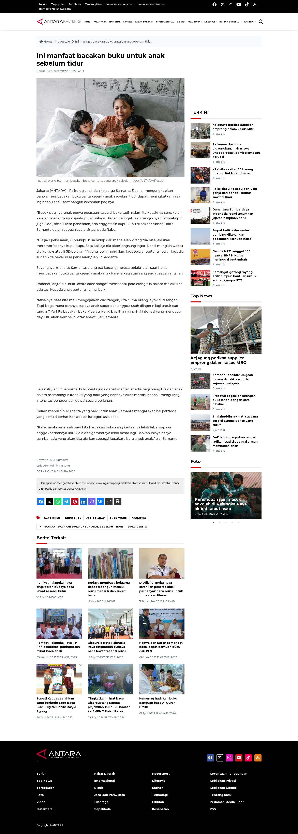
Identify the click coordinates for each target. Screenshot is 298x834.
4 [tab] (232, 522)
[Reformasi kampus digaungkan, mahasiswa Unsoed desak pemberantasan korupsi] (200, 150)
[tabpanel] (226, 495)
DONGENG (139, 518)
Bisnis (180, 22)
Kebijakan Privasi (223, 781)
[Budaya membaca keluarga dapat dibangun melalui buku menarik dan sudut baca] (110, 563)
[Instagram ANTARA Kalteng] (230, 4)
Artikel (127, 22)
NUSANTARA (99, 22)
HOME (87, 22)
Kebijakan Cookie (223, 788)
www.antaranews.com (121, 4)
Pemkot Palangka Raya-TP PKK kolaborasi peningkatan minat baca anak (58, 647)
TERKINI (200, 112)
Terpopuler (58, 4)
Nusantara (44, 809)
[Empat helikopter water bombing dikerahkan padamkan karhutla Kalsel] (200, 236)
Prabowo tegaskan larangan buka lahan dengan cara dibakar (234, 400)
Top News (75, 4)
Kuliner (157, 788)
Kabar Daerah (143, 22)
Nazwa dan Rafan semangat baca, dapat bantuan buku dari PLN (161, 647)
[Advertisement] (110, 353)
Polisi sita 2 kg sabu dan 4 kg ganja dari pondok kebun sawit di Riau (234, 193)
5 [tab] (238, 522)
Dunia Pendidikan (229, 22)
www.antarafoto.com (152, 4)
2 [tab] (220, 522)
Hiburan (158, 802)
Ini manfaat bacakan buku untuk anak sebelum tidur (113, 41)
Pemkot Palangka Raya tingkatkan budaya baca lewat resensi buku (55, 587)
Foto (196, 461)
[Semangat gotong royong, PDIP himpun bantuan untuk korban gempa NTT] (200, 278)
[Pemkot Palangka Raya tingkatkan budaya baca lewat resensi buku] (59, 563)
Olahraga (194, 22)
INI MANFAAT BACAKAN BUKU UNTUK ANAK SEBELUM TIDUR (81, 526)
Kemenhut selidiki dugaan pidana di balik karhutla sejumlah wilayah (232, 379)
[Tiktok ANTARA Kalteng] (247, 4)
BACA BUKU (52, 518)
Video (40, 802)
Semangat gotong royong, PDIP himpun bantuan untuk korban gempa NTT (234, 276)
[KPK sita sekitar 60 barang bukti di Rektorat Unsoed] (200, 175)
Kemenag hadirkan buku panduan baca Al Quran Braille (158, 703)
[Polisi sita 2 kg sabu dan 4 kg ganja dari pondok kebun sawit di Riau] (200, 194)
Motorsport (161, 773)
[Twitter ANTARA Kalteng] (223, 4)
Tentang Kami (94, 4)
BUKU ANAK (73, 518)
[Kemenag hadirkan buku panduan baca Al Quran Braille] (161, 679)
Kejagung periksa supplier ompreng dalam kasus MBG (218, 360)
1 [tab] (214, 522)
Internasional (165, 22)
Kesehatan (160, 809)
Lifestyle (209, 22)
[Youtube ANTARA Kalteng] (238, 4)
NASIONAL (114, 22)
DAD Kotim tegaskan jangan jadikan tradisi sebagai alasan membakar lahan (235, 442)
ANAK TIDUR (118, 518)
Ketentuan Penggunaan (228, 773)
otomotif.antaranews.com (55, 8)
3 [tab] (226, 522)
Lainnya (248, 22)
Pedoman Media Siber (227, 802)
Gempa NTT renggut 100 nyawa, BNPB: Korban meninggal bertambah (231, 255)
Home (48, 41)
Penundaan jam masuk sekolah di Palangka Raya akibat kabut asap (221, 504)
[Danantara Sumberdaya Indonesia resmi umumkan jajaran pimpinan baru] (200, 215)
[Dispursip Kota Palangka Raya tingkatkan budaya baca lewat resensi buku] (110, 623)
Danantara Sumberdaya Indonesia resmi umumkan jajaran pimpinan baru (232, 214)
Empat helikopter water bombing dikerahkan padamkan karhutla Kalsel (232, 235)
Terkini (43, 4)
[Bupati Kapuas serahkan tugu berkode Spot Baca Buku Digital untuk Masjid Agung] (59, 679)
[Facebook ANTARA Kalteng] (214, 4)
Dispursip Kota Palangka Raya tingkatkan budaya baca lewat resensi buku (107, 647)
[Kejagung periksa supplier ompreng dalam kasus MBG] (200, 130)
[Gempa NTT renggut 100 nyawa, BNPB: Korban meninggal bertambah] (200, 257)
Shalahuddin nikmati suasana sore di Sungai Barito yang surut (235, 421)
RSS (213, 809)
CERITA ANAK (95, 518)
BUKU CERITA (137, 526)
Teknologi (160, 795)
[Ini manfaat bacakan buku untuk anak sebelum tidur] (226, 330)
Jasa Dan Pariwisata (109, 795)
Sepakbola (102, 809)
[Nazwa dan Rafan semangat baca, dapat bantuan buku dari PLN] (161, 623)
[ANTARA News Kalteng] (58, 21)
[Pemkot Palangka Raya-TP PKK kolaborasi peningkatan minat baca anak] (59, 623)
